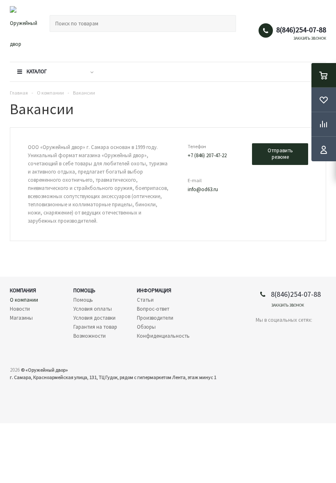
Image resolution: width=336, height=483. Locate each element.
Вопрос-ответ (153, 308)
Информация (154, 290)
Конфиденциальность (163, 335)
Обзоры (146, 326)
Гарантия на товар (95, 326)
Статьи (145, 299)
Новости (20, 308)
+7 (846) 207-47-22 (207, 155)
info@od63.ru (203, 189)
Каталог (37, 71)
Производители (155, 317)
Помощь (84, 290)
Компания (23, 290)
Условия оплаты (92, 308)
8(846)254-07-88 (301, 30)
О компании (24, 299)
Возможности (89, 335)
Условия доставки (94, 317)
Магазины (21, 317)
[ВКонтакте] (262, 333)
